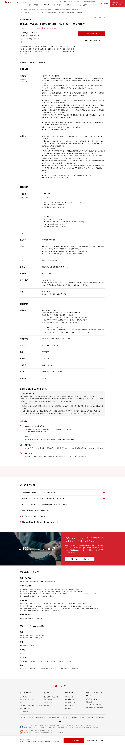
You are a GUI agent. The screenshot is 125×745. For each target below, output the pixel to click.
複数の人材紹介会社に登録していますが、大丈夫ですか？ (40, 522)
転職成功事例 (69, 705)
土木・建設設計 (39, 635)
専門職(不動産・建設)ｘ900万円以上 (55, 606)
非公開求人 (74, 550)
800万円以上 (54, 668)
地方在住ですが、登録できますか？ (32, 516)
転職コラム (68, 708)
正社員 (33, 661)
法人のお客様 (100, 717)
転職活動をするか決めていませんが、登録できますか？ (39, 492)
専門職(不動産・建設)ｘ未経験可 (51, 591)
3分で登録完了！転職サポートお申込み (117, 3)
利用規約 (30, 717)
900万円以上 (65, 668)
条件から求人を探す (34, 5)
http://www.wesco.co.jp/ (50, 345)
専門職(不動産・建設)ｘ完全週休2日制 (31, 589)
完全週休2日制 (24, 661)
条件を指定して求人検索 (51, 697)
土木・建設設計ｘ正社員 (49, 594)
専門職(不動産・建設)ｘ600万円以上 (55, 603)
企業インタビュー (49, 702)
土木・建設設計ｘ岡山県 (48, 581)
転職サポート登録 (25, 708)
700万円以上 (44, 668)
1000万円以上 (76, 668)
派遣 (69, 1)
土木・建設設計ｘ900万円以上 (29, 610)
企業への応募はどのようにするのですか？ (35, 510)
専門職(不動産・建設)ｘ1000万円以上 (80, 606)
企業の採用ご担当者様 (89, 1)
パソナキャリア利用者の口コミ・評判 (31, 705)
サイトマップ (66, 717)
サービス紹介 (24, 697)
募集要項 (32, 62)
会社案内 (75, 717)
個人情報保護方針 (41, 717)
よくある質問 (83, 5)
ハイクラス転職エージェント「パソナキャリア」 (26, 2)
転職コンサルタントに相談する (80, 559)
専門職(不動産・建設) (26, 635)
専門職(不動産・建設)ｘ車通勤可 (73, 591)
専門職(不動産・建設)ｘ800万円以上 (30, 606)
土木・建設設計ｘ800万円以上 (91, 608)
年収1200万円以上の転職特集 (94, 708)
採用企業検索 (48, 699)
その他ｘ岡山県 (40, 618)
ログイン (94, 5)
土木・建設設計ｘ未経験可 (27, 596)
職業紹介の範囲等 (54, 717)
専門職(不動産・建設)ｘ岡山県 (29, 581)
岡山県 (22, 653)
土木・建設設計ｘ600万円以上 (50, 608)
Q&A (21, 702)
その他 (32, 645)
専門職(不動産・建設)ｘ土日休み (29, 591)
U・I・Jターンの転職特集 (93, 705)
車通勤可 (69, 661)
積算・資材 (38, 638)
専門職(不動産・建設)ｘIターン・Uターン (78, 589)
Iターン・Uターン (43, 661)
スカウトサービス (25, 711)
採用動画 (46, 705)
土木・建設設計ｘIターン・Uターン (69, 594)
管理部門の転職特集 (92, 699)
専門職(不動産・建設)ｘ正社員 (54, 589)
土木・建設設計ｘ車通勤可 (46, 596)
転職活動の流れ (69, 697)
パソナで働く (76, 1)
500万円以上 (23, 668)
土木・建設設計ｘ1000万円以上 (50, 610)
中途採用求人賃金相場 (86, 717)
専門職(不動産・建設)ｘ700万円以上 (79, 603)
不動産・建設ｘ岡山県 (26, 618)
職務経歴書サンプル (71, 702)
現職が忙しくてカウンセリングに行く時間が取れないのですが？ (42, 498)
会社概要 (42, 62)
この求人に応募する (91, 34)
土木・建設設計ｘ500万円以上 (29, 608)
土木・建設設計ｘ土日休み (90, 594)
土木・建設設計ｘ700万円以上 (70, 608)
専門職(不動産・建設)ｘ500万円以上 (30, 603)
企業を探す (47, 5)
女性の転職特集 (90, 702)
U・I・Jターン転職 (60, 1)
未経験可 (61, 661)
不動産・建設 (24, 645)
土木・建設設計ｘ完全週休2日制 (29, 594)
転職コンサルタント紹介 (27, 699)
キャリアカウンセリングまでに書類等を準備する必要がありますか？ (43, 504)
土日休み (53, 661)
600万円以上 (34, 668)
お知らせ (22, 717)
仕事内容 (23, 62)
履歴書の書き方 (69, 699)
